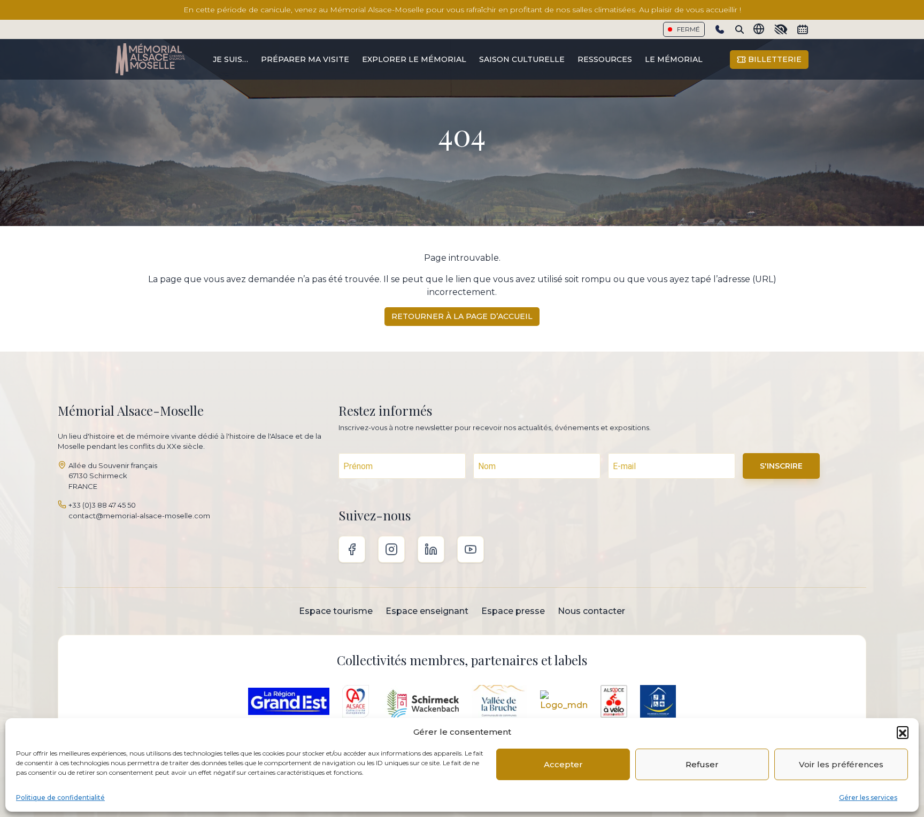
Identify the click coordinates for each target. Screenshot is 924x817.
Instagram (391, 549)
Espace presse (513, 611)
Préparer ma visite (305, 59)
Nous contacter (591, 611)
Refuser (702, 764)
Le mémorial (674, 59)
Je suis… (230, 59)
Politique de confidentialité (60, 797)
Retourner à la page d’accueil (462, 316)
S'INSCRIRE (781, 466)
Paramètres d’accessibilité (780, 29)
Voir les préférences (841, 764)
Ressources (605, 59)
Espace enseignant (427, 611)
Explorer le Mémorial (414, 59)
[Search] (739, 29)
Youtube (470, 549)
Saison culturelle (522, 59)
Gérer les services (868, 797)
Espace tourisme (336, 611)
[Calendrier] (802, 29)
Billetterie (774, 59)
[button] (902, 732)
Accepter (563, 764)
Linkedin (431, 549)
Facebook (351, 549)
